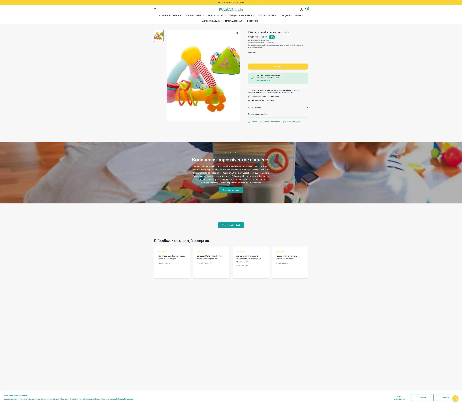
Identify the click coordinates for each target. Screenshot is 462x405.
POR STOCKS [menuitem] (252, 21)
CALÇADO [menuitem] (286, 16)
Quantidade (252, 52)
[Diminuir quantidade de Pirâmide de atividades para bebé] (250, 57)
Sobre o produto (254, 107)
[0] (306, 9)
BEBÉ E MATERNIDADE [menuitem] (267, 16)
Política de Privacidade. (125, 399)
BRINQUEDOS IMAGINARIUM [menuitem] (241, 16)
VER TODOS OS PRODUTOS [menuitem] (170, 16)
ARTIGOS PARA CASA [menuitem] (211, 21)
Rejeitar (446, 397)
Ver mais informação (263, 80)
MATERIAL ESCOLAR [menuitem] (233, 21)
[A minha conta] (301, 9)
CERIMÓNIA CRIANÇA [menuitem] (194, 16)
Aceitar (422, 397)
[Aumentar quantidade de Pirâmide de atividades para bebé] (258, 57)
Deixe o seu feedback (231, 225)
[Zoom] (237, 33)
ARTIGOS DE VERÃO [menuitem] (216, 16)
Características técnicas (257, 114)
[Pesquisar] (156, 9)
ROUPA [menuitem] (298, 16)
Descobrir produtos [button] (231, 190)
